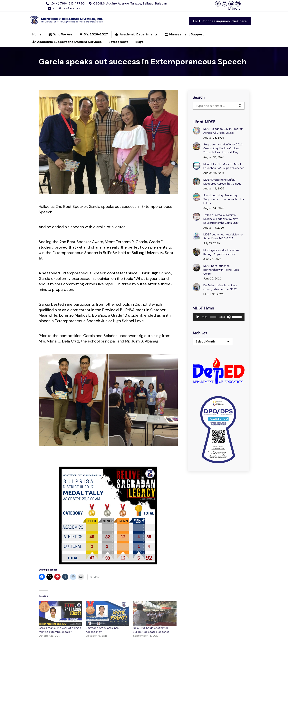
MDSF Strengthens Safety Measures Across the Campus (222, 181)
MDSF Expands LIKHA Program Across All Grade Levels (223, 130)
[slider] (237, 316)
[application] (219, 317)
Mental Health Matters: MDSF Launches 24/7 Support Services (223, 166)
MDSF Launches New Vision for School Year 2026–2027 (223, 236)
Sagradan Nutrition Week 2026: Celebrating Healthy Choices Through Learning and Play (223, 148)
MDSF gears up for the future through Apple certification (221, 252)
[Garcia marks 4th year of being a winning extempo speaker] (60, 613)
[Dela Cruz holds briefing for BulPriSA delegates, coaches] (154, 613)
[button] (73, 399)
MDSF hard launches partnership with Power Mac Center (221, 269)
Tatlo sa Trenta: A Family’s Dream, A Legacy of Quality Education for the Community (220, 218)
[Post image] (196, 130)
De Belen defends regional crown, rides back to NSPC (220, 287)
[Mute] (229, 317)
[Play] (198, 317)
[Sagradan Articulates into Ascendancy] (107, 613)
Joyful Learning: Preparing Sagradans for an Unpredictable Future (223, 199)
